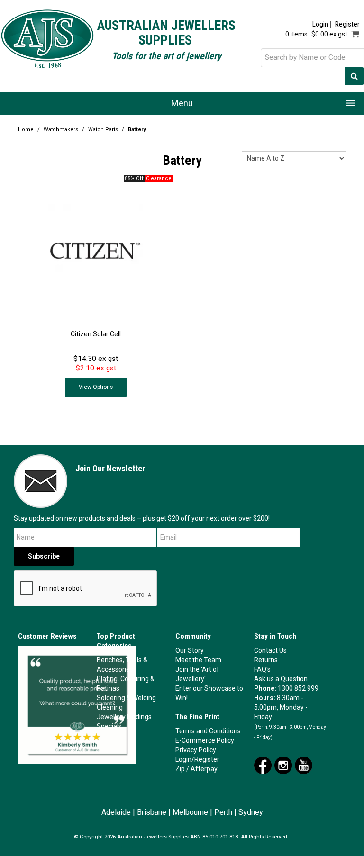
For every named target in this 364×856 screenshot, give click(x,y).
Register (347, 24)
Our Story (189, 650)
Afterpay (204, 769)
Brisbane (151, 812)
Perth (223, 812)
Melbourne (190, 812)
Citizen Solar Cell (96, 334)
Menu (182, 103)
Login (320, 24)
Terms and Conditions (208, 731)
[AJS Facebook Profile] (263, 764)
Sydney (250, 812)
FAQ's (262, 669)
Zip (180, 769)
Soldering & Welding (126, 698)
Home (26, 129)
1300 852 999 (298, 688)
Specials (109, 726)
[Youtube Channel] (303, 764)
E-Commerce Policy (204, 740)
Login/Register (197, 759)
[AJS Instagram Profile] (283, 764)
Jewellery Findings (124, 717)
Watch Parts (103, 129)
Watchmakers (61, 129)
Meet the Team (198, 660)
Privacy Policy (195, 750)
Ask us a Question (281, 679)
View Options (96, 387)
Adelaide (116, 812)
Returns (266, 660)
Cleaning (110, 707)
